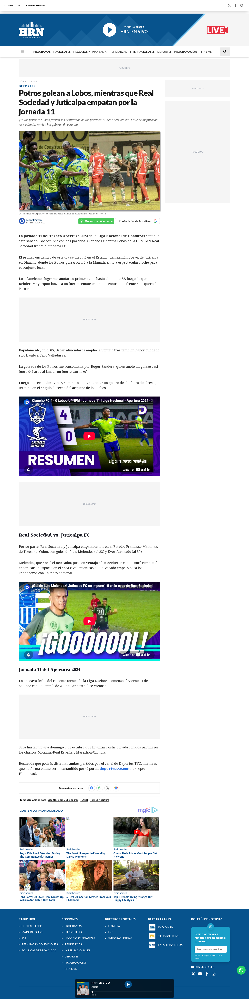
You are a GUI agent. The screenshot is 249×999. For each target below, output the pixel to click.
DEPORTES (164, 51)
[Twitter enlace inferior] (193, 974)
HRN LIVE (206, 51)
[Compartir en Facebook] (91, 788)
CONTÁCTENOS (32, 925)
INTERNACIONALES (142, 51)
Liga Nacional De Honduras (63, 799)
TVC (20, 5)
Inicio (22, 81)
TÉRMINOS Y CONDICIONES (40, 944)
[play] (128, 984)
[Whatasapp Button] (241, 970)
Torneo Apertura (99, 799)
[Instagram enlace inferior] (214, 974)
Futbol (84, 799)
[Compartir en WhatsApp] (99, 788)
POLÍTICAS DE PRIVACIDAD (39, 950)
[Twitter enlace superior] (229, 5)
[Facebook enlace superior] (235, 5)
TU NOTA (9, 5)
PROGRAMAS (42, 51)
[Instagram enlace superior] (241, 5)
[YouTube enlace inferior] (200, 974)
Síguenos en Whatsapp (98, 221)
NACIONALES (62, 51)
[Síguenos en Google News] (116, 788)
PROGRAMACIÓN (185, 51)
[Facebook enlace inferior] (207, 974)
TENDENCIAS (118, 51)
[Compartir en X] (108, 788)
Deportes (32, 81)
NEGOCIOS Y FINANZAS (88, 51)
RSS (24, 938)
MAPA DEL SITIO (32, 932)
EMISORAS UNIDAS (35, 5)
